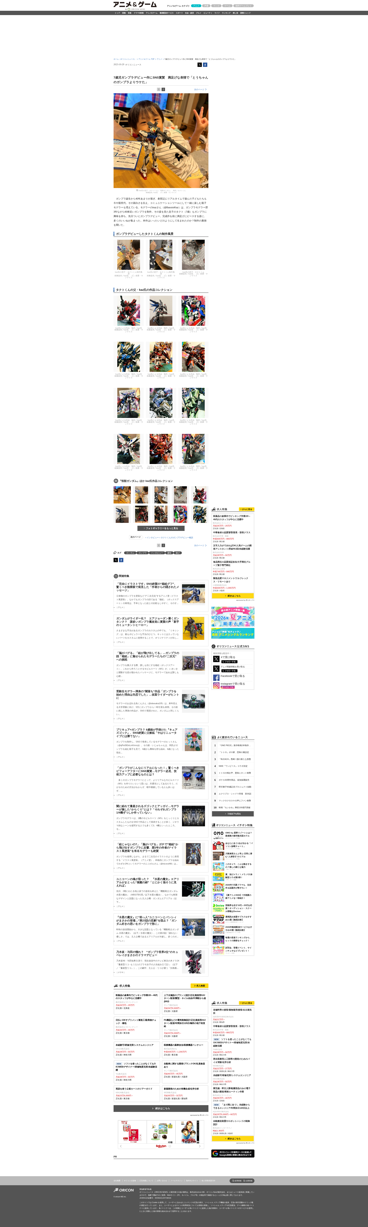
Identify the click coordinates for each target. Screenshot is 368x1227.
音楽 (129, 13)
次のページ (199, 89)
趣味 (169, 553)
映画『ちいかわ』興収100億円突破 (234, 807)
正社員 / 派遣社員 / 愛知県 (181, 1093)
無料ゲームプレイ (243, 6)
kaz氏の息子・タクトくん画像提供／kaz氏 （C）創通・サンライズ (193, 274)
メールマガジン (176, 1181)
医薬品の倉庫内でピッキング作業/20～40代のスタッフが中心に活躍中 (232, 518)
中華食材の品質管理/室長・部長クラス (231, 532)
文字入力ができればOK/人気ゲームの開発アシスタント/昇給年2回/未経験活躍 (232, 547)
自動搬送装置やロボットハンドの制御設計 (231, 1123)
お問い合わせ (162, 1181)
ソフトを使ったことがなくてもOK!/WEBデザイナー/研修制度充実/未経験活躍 (232, 1042)
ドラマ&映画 (139, 13)
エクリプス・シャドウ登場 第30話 (235, 794)
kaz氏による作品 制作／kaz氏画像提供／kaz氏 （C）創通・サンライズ (128, 330)
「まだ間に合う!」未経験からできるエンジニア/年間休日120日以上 (231, 1106)
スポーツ (179, 13)
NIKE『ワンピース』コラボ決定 (233, 766)
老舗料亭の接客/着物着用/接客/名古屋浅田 (232, 1011)
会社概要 (117, 1181)
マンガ (216, 6)
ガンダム (130, 553)
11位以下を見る (234, 814)
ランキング (226, 13)
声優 (206, 6)
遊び (178, 553)
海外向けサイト (192, 1181)
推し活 (235, 13)
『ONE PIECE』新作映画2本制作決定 (236, 745)
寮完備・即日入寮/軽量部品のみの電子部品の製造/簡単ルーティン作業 (231, 1090)
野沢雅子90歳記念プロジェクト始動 (235, 787)
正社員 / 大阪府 (185, 1003)
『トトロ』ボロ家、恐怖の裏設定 (234, 752)
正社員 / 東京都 (136, 1026)
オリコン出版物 (130, 1181)
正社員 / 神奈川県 (135, 1050)
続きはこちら (162, 1108)
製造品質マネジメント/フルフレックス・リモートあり (230, 580)
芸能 (124, 13)
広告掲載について (146, 1181)
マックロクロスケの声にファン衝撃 (235, 800)
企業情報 (249, 1181)
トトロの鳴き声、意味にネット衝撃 (235, 773)
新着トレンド (245, 13)
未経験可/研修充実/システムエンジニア (232, 1075)
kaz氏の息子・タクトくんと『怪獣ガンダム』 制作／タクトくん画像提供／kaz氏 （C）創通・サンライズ (162, 191)
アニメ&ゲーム (152, 13)
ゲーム (227, 6)
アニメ (196, 6)
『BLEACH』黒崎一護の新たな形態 (235, 759)
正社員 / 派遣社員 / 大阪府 (184, 1070)
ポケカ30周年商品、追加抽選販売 (234, 780)
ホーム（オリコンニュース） (125, 59)
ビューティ (208, 13)
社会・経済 (189, 13)
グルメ (198, 13)
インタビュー (157, 553)
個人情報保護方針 (208, 1181)
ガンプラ (143, 553)
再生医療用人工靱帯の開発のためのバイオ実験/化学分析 (231, 1060)
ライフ (217, 13)
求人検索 (200, 985)
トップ (117, 13)
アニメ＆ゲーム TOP (146, 59)
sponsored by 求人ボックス (199, 1115)
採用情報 (238, 1181)
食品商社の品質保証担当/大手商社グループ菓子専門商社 (231, 563)
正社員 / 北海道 (137, 1001)
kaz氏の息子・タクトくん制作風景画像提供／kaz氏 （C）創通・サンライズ (128, 275)
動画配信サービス (167, 13)
